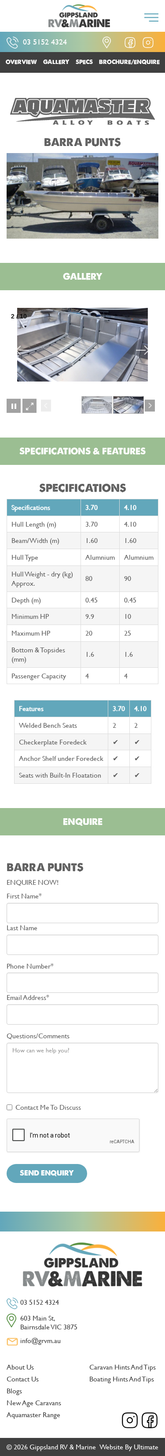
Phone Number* (30, 966)
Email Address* (28, 997)
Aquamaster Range (33, 1414)
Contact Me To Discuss (48, 1107)
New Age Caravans (34, 1402)
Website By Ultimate (128, 1446)
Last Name (22, 927)
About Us (20, 1367)
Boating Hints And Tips (121, 1379)
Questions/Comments (38, 1036)
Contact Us (23, 1379)
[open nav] (151, 17)
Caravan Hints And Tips (122, 1367)
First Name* (24, 896)
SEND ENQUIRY (47, 1173)
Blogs (14, 1390)
